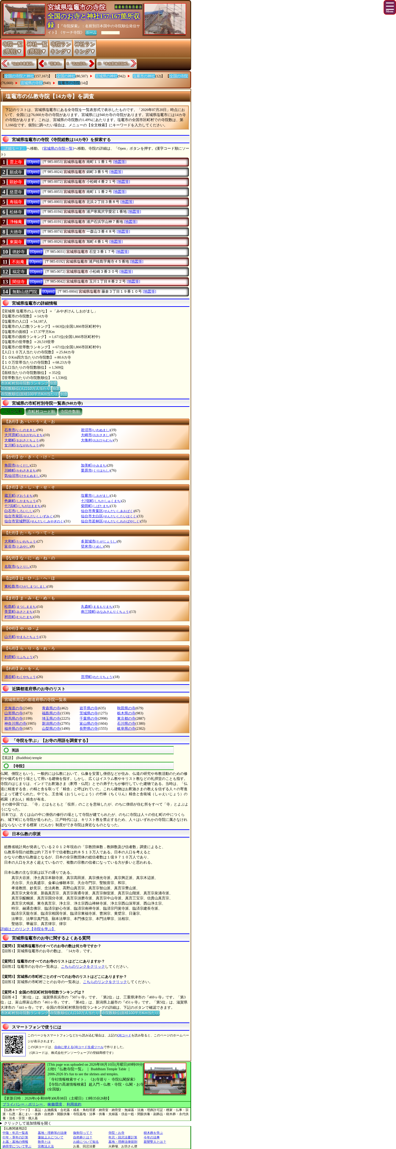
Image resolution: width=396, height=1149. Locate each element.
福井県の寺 (13, 728)
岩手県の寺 (89, 708)
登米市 (92, 546)
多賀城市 (99, 541)
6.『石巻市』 (53, 63)
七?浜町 (23, 506)
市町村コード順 (41, 411)
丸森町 (97, 606)
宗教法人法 (46, 1146)
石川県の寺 (126, 723)
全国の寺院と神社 (19, 76)
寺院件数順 (70, 411)
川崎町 (20, 470)
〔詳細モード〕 (13, 148)
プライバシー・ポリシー (23, 1104)
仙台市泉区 (29, 516)
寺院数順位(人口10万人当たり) (26, 388)
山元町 (22, 637)
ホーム (90, 32)
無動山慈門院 (24, 291)
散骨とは (44, 1142)
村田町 (19, 617)
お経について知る (86, 1142)
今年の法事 (152, 1137)
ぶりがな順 (12, 411)
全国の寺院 (179, 76)
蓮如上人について (50, 1137)
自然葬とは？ (82, 1137)
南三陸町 (105, 612)
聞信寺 (18, 281)
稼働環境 (54, 1104)
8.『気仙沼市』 (78, 63)
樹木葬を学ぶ (153, 1133)
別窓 (53, 383)
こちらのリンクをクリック (83, 966)
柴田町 (95, 506)
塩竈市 (95, 495)
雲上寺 (16, 162)
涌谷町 (20, 677)
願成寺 (16, 172)
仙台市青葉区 (107, 511)
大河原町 (24, 435)
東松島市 (25, 586)
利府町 (19, 657)
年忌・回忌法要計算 (122, 1137)
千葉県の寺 (89, 718)
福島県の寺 (51, 713)
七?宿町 (101, 501)
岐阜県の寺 (126, 728)
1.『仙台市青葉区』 (21, 63)
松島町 (20, 606)
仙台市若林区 (110, 521)
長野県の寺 (89, 728)
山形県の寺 (13, 713)
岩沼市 (95, 430)
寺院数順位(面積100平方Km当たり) (30, 394)
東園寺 (16, 242)
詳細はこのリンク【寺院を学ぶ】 (27, 929)
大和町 (20, 541)
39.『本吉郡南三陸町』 (114, 63)
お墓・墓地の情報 (15, 1142)
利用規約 (74, 1104)
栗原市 (95, 470)
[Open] (33, 161)
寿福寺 (16, 202)
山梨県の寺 (51, 728)
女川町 (22, 445)
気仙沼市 (22, 476)
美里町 (19, 612)
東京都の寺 (126, 718)
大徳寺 (16, 232)
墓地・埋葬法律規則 (122, 1142)
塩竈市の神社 (144, 76)
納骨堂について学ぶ (17, 1146)
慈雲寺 (16, 192)
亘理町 (97, 677)
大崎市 (95, 435)
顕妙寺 (16, 182)
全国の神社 (66, 76)
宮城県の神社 (106, 76)
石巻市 (20, 430)
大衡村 (97, 440)
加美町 (94, 465)
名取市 (17, 566)
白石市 (19, 511)
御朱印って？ (82, 1133)
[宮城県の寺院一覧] (58, 148)
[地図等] (119, 162)
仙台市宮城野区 (34, 521)
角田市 (17, 465)
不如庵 (18, 262)
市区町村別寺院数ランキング (24, 383)
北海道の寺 (13, 708)
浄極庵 (16, 221)
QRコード (124, 1035)
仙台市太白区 (109, 516)
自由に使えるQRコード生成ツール (79, 1047)
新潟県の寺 (51, 723)
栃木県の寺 (126, 713)
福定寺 (18, 271)
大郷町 (22, 440)
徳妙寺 (18, 251)
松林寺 (16, 212)
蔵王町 (19, 495)
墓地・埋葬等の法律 (52, 1133)
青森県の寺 (51, 708)
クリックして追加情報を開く (28, 1123)
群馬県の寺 (13, 718)
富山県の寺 (89, 723)
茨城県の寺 (89, 713)
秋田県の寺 (126, 708)
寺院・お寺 (116, 1133)
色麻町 (20, 501)
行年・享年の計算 (15, 1137)
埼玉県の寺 (51, 718)
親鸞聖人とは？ (155, 1142)
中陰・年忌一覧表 (15, 1133)
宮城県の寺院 (32, 83)
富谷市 (17, 546)
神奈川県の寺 (15, 723)
